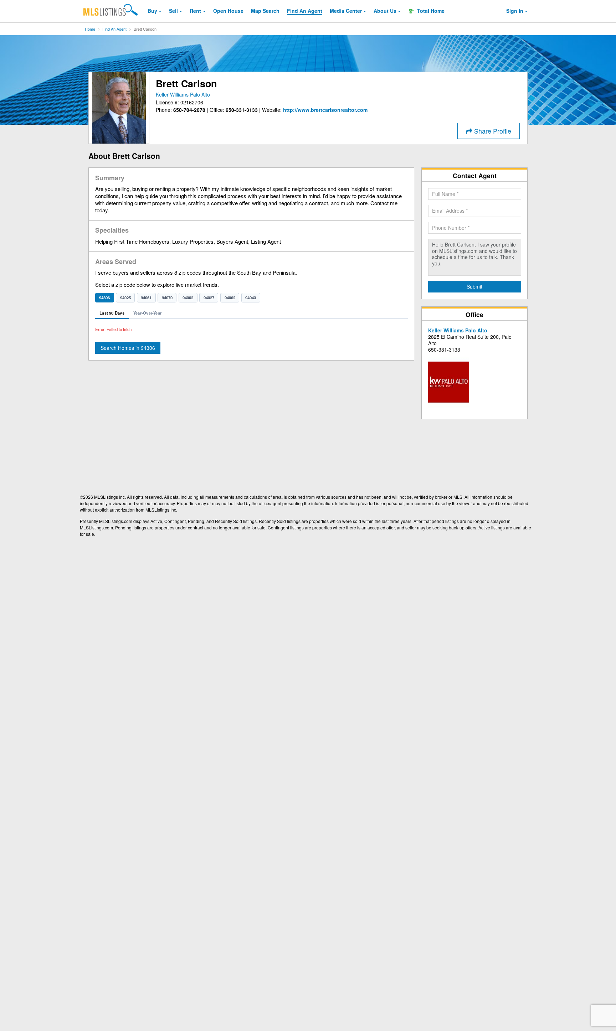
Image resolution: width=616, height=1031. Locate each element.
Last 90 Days (111, 313)
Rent (195, 10)
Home (90, 29)
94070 (167, 298)
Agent (304, 10)
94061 (146, 298)
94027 (209, 298)
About (385, 10)
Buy (152, 10)
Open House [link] (228, 10)
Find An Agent (114, 29)
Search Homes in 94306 (128, 347)
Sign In (514, 10)
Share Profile (491, 130)
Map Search (265, 10)
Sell (173, 10)
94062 (230, 298)
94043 (250, 298)
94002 (188, 298)
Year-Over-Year (147, 313)
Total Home (430, 10)
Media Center (346, 10)
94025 (125, 298)
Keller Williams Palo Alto (183, 94)
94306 (104, 298)
